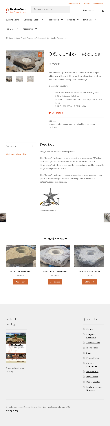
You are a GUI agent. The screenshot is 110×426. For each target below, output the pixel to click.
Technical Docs (93, 342)
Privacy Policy (92, 358)
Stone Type (20, 38)
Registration (92, 376)
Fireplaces (88, 19)
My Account (98, 3)
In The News (92, 347)
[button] (40, 54)
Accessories (28, 28)
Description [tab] (11, 146)
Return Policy (92, 371)
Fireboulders (53, 19)
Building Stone (12, 19)
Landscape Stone (31, 19)
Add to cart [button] (20, 282)
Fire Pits (71, 19)
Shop (88, 353)
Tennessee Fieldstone (36, 38)
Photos (87, 3)
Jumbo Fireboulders (77, 124)
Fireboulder (63, 124)
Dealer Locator (74, 3)
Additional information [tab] (16, 154)
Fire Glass (10, 28)
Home (11, 38)
